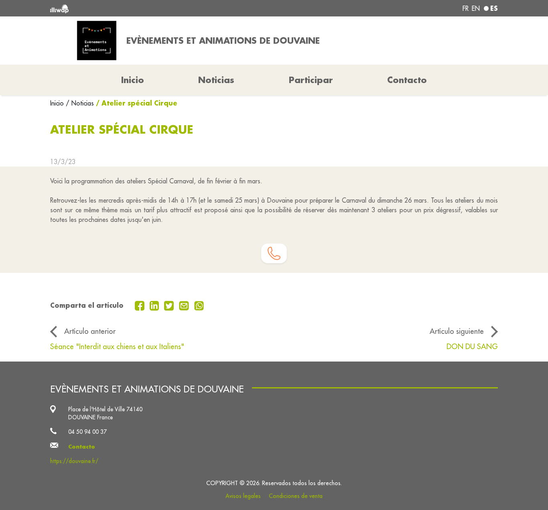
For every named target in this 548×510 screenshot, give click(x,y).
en (476, 8)
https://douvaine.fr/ (74, 461)
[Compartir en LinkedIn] (155, 305)
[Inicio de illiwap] (140, 8)
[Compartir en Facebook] (140, 305)
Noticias (216, 79)
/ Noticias (80, 103)
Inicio (58, 103)
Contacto (407, 79)
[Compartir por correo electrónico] (185, 305)
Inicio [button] (132, 79)
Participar (311, 79)
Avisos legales (243, 496)
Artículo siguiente (457, 331)
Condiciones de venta (296, 496)
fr (466, 8)
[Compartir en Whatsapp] (199, 305)
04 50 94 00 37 (87, 431)
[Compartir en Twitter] (169, 305)
